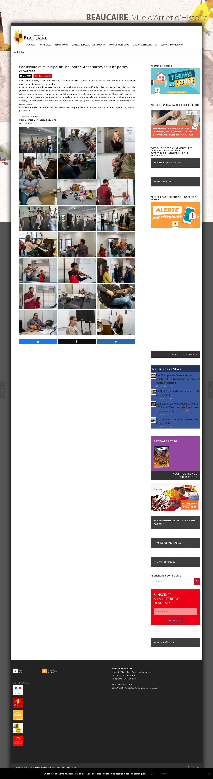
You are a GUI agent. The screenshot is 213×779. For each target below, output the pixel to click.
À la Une (38, 76)
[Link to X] (193, 767)
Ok (152, 773)
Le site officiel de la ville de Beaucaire (44, 767)
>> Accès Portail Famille (167, 542)
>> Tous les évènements (184, 354)
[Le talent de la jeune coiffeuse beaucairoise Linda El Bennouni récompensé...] (2, 389)
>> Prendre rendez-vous (167, 162)
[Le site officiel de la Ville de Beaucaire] (31, 37)
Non (164, 773)
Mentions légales (69, 767)
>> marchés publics (164, 561)
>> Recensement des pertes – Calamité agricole (174, 522)
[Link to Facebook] (188, 767)
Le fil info (18, 52)
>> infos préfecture (165, 642)
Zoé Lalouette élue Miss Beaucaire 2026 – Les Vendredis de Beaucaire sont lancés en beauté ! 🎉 (177, 407)
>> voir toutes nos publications (184, 475)
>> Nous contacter (164, 181)
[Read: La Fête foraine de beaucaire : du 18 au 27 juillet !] (153, 392)
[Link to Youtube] (197, 767)
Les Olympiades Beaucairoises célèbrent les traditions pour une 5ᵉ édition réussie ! (178, 379)
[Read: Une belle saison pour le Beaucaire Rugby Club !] (153, 420)
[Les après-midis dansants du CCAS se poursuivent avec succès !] (210, 389)
